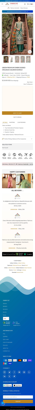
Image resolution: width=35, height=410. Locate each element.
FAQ (4, 333)
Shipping (12, 122)
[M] (3, 4)
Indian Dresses (11, 267)
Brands (5, 306)
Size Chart (30, 82)
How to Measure (7, 342)
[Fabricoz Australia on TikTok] (10, 376)
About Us (5, 348)
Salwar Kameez (24, 8)
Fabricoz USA (22, 407)
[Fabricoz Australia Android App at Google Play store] (8, 387)
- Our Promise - (21, 122)
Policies (5, 345)
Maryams (27, 75)
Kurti (26, 265)
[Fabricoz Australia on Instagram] (5, 372)
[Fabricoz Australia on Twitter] (10, 372)
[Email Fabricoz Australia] (14, 376)
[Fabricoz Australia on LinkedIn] (5, 376)
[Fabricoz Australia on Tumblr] (29, 372)
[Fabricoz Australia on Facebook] (14, 372)
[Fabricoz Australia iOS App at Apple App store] (17, 387)
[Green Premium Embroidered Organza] (17, 34)
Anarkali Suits (20, 272)
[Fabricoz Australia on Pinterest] (24, 372)
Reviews (5, 309)
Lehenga (24, 270)
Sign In (5, 303)
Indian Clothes (21, 263)
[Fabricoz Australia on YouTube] (19, 372)
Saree (15, 270)
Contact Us (6, 351)
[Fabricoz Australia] (11, 4)
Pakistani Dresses (19, 134)
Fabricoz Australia (14, 8)
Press (4, 315)
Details (5, 122)
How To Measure (28, 84)
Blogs (4, 312)
